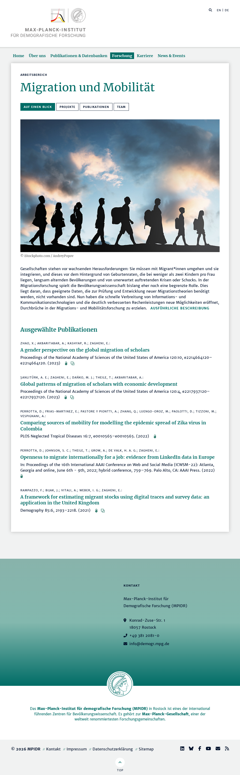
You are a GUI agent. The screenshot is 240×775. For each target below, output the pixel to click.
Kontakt (53, 749)
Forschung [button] (122, 55)
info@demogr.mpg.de (149, 643)
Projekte (67, 107)
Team (121, 107)
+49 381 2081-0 (144, 635)
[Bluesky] (189, 749)
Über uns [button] (37, 55)
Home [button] (18, 55)
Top (120, 770)
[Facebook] (198, 749)
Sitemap (146, 749)
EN (219, 10)
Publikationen (96, 107)
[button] (210, 9)
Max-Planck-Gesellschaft (165, 714)
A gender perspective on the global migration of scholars (85, 350)
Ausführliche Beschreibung (179, 308)
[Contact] (216, 749)
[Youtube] (206, 749)
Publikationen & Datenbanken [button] (78, 55)
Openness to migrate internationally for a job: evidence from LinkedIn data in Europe (117, 457)
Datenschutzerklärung (113, 749)
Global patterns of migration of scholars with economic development (98, 384)
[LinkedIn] (180, 749)
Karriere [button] (145, 55)
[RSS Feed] (225, 749)
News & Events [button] (171, 55)
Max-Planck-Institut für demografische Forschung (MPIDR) (92, 708)
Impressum (77, 749)
